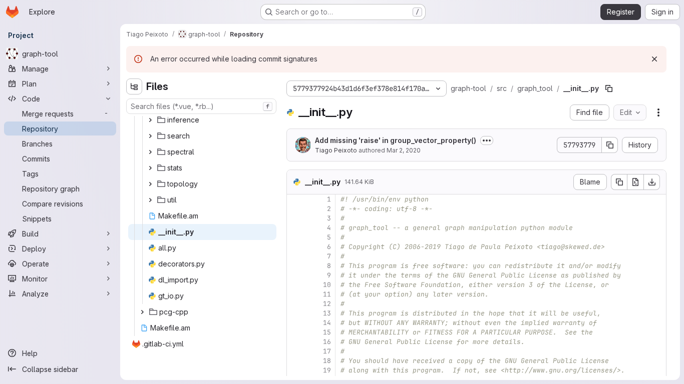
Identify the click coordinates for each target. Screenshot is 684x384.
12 (327, 304)
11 (327, 294)
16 (327, 342)
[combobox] (201, 106)
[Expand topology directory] (150, 184)
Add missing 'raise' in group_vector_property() (395, 140)
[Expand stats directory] (150, 168)
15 (327, 332)
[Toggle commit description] (486, 140)
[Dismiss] (654, 59)
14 (327, 322)
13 (327, 313)
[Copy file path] (609, 88)
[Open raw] (635, 182)
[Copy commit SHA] (610, 145)
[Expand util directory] (150, 200)
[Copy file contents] (619, 182)
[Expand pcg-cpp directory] (142, 312)
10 (327, 284)
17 (327, 351)
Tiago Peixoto (336, 150)
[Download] (652, 182)
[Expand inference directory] (150, 120)
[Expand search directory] (150, 136)
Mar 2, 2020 (404, 150)
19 (327, 370)
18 (327, 360)
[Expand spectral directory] (150, 152)
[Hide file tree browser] (134, 86)
